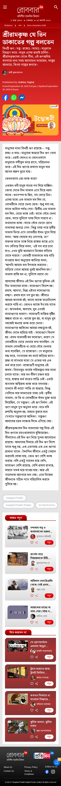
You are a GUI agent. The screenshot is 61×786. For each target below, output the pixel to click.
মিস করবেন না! (18, 632)
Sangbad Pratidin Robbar (18, 505)
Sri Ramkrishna (47, 505)
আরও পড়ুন (16, 518)
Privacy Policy (31, 767)
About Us (8, 767)
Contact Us (9, 771)
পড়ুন (49, 542)
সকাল (20, 25)
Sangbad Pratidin (14, 498)
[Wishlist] (31, 542)
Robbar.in (8, 25)
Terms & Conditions (29, 772)
